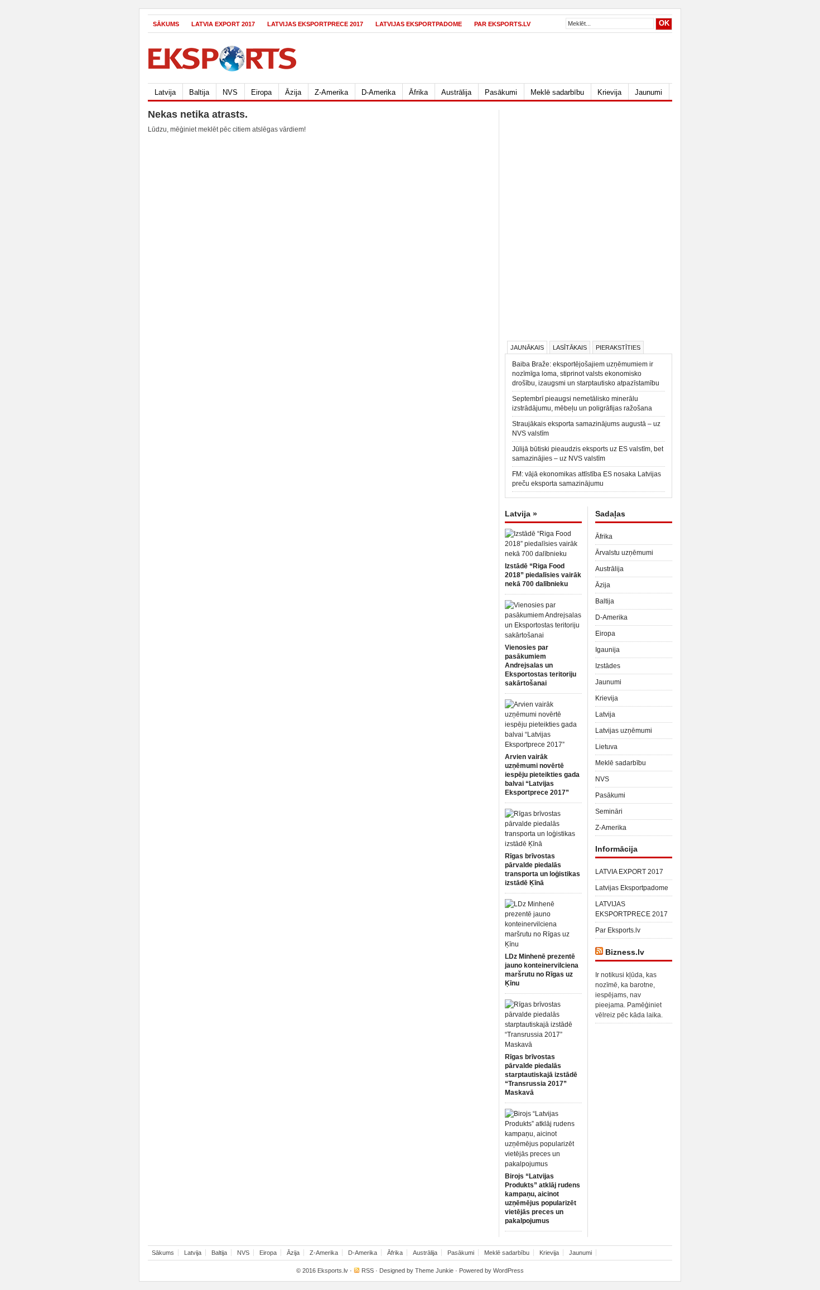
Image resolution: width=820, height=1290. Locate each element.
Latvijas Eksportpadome (418, 24)
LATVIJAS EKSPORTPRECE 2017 (315, 24)
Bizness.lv (624, 952)
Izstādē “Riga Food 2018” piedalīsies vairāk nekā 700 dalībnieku (543, 575)
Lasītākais (570, 347)
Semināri (609, 811)
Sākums (166, 24)
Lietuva (606, 747)
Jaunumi (648, 92)
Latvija (165, 92)
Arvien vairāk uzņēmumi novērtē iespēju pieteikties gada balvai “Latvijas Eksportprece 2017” (542, 774)
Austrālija (456, 92)
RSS (367, 1270)
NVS (230, 92)
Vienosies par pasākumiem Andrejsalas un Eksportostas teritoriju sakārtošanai (540, 665)
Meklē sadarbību (557, 92)
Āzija (293, 92)
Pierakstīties (618, 347)
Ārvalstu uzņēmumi (624, 553)
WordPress (508, 1270)
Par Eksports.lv (502, 24)
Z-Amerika (331, 92)
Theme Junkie (434, 1270)
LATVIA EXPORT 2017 (223, 24)
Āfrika (418, 92)
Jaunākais (527, 347)
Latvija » (521, 513)
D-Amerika (378, 92)
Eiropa (261, 92)
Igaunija (607, 650)
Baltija (199, 92)
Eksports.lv (332, 1270)
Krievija (609, 92)
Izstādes (607, 666)
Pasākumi (501, 92)
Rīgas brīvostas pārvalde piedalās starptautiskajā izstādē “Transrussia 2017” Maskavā (541, 1074)
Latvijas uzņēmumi (623, 731)
